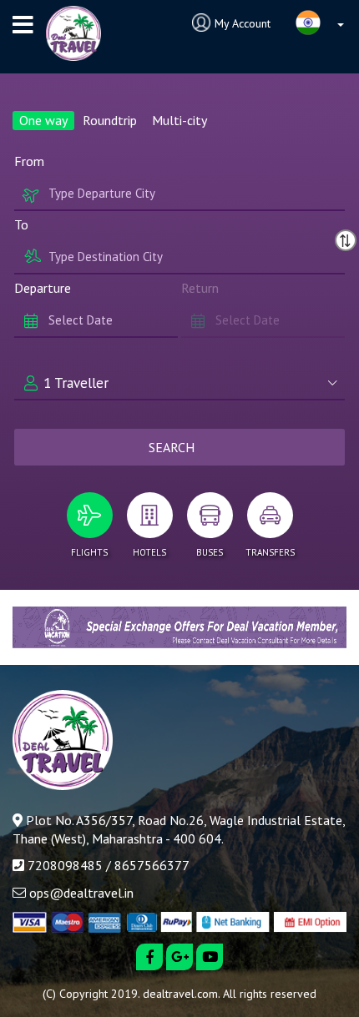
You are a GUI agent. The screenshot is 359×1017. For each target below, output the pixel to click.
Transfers (270, 552)
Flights (89, 552)
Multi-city (179, 120)
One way (43, 120)
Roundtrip (110, 120)
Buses (209, 552)
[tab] (89, 528)
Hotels (149, 552)
